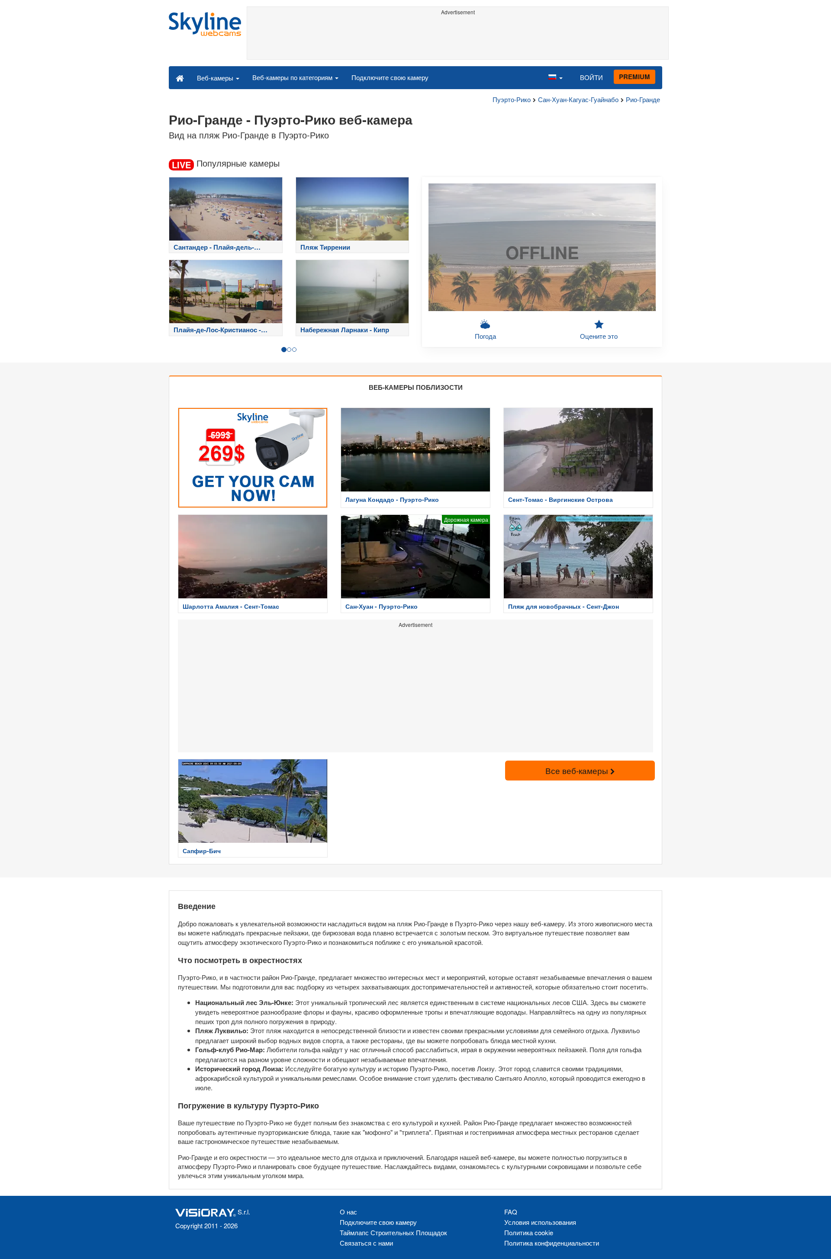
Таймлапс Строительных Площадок (393, 1232)
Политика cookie (528, 1232)
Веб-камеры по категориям (293, 77)
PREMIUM (634, 76)
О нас (348, 1211)
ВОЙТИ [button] (591, 77)
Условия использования (540, 1222)
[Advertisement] (457, 37)
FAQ (510, 1211)
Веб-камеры (216, 77)
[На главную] (179, 77)
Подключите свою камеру (389, 77)
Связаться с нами (366, 1242)
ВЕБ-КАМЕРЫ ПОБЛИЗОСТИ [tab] (416, 387)
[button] (555, 77)
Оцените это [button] (599, 335)
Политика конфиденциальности (551, 1242)
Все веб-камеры (577, 770)
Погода (485, 335)
